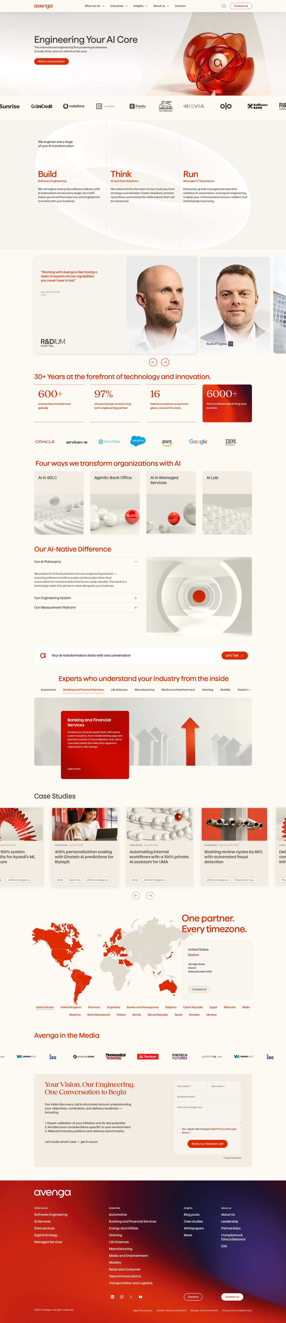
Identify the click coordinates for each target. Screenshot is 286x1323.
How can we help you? (190, 1107)
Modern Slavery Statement (171, 1310)
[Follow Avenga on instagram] (121, 1297)
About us (159, 6)
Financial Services (228, 880)
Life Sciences (119, 1242)
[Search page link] (224, 6)
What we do (92, 6)
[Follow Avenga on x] (131, 1297)
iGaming (115, 1235)
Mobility (115, 1263)
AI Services (42, 1221)
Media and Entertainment (128, 1256)
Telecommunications (125, 1276)
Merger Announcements (204, 1310)
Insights (138, 6)
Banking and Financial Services (132, 1221)
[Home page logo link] (43, 6)
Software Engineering (50, 1215)
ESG (224, 1246)
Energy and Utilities (123, 1228)
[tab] (48, 689)
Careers (180, 6)
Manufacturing (120, 1249)
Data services (44, 1228)
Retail (43, 880)
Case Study (44, 845)
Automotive (118, 1215)
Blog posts (192, 1215)
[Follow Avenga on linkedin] (112, 1297)
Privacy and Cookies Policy (237, 1310)
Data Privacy (218, 1129)
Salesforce (58, 880)
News (188, 1235)
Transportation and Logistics (130, 1283)
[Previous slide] (136, 896)
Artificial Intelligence (81, 880)
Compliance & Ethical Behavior (233, 1237)
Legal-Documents (142, 1310)
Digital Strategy (45, 1235)
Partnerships (231, 1228)
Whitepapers (194, 1228)
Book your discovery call (207, 1143)
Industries (116, 6)
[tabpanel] (217, 970)
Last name (217, 1086)
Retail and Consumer (125, 1269)
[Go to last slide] (153, 362)
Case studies (193, 1221)
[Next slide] (165, 362)
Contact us (241, 6)
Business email (185, 1096)
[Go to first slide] (150, 896)
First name (183, 1086)
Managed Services (48, 1242)
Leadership (229, 1221)
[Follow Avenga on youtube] (140, 1297)
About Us (228, 1215)
